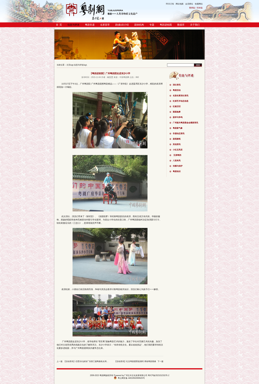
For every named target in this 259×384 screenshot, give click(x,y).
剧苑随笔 (175, 139)
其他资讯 (175, 144)
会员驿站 (189, 4)
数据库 (181, 24)
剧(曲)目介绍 (122, 24)
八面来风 (175, 160)
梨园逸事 (175, 112)
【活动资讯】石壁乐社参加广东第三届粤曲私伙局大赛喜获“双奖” (91, 361)
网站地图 (179, 4)
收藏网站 (199, 4)
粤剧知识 (175, 171)
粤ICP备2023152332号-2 (158, 375)
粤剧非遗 (90, 24)
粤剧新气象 (176, 128)
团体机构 (139, 24)
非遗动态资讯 (177, 133)
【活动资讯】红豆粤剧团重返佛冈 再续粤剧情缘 (135, 361)
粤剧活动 (175, 90)
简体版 (200, 8)
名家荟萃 (105, 24)
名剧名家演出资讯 (179, 95)
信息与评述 (73, 24)
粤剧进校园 (166, 24)
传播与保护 (176, 166)
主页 (68, 65)
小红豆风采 (176, 150)
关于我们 (195, 24)
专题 (151, 24)
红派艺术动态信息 (179, 101)
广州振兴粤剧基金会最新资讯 (184, 122)
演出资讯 (175, 85)
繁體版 (192, 8)
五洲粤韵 (175, 155)
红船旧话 (175, 106)
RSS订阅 (170, 4)
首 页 (59, 24)
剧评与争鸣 (176, 117)
